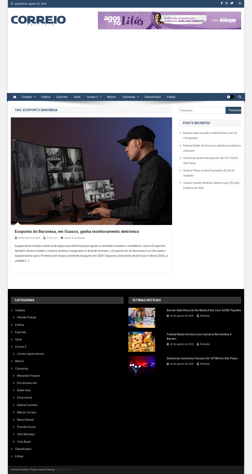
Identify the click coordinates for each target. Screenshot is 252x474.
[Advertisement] (126, 63)
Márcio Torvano (26, 412)
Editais (171, 97)
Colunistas (128, 97)
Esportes (62, 97)
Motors (111, 97)
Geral (77, 97)
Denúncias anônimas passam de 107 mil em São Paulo (210, 160)
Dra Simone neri (27, 383)
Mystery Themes (64, 469)
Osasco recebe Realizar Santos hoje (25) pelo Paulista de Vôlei (211, 185)
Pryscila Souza (26, 426)
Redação (52, 237)
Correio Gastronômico (30, 353)
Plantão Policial (26, 317)
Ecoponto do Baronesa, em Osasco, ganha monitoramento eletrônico (77, 231)
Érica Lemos (24, 397)
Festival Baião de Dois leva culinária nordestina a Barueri (212, 148)
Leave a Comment (74, 237)
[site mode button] (230, 97)
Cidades (27, 97)
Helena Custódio (27, 405)
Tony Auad (24, 441)
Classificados (153, 97)
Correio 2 (92, 97)
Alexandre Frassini (28, 375)
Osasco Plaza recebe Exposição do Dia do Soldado (209, 173)
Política (45, 97)
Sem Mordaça (26, 434)
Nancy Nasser (25, 419)
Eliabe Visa (24, 390)
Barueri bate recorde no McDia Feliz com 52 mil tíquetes (210, 135)
